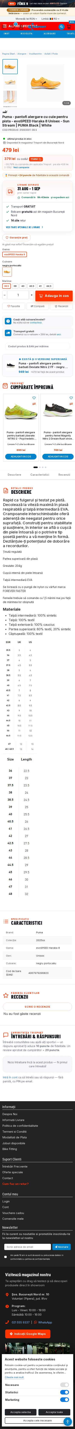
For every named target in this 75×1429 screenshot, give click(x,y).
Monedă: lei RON (25, 18)
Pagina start (8, 53)
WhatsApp (45, 1322)
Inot (7, 34)
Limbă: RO (49, 18)
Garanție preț (19, 237)
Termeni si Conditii (14, 1131)
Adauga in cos (57, 296)
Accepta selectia (20, 1412)
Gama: (6, 249)
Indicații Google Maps (30, 1334)
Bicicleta (27, 34)
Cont (5, 1207)
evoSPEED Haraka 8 (14, 254)
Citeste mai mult (14, 1377)
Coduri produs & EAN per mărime (28, 346)
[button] (5, 27)
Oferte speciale (12, 1172)
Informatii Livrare (13, 1120)
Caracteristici (39, 474)
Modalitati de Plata (14, 1137)
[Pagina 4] (45, 467)
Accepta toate (54, 1412)
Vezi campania (21, 167)
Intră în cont (10, 1077)
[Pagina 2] (40, 467)
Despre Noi (9, 1114)
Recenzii (63, 306)
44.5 (48, 286)
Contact (7, 1178)
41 (40, 286)
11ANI (34, 159)
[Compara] (34, 404)
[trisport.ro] (37, 27)
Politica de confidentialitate (20, 1125)
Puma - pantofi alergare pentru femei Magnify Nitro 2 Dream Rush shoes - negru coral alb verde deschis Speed (58, 435)
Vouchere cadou (13, 1213)
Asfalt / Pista (51, 53)
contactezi (36, 322)
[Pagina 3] (42, 467)
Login (6, 1201)
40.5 (31, 286)
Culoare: (7, 261)
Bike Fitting (9, 1149)
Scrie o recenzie (37, 1006)
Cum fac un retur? (15, 1184)
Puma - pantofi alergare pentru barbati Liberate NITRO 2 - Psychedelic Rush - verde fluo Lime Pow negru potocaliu (21, 435)
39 (15, 286)
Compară (39, 306)
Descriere (14, 474)
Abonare (62, 1246)
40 (22, 286)
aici (59, 334)
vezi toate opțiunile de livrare (23, 227)
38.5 (6, 286)
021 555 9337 (21, 1322)
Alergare (50, 34)
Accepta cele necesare (37, 1420)
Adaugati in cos (21, 456)
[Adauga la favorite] (34, 398)
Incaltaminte (35, 53)
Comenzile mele (13, 1219)
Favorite (15, 306)
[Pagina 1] (35, 467)
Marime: (7, 280)
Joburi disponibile (13, 1143)
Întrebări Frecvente (15, 1166)
